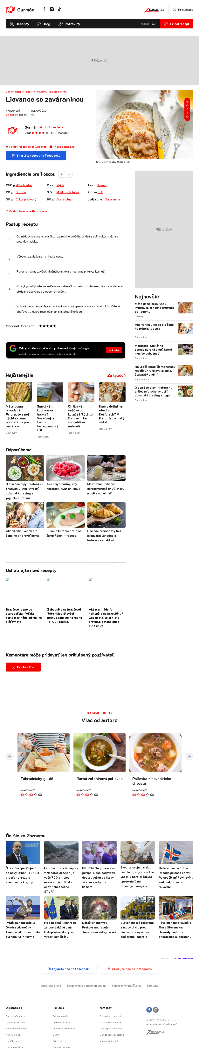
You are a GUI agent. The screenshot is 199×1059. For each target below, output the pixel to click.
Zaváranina (112, 199)
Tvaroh (101, 185)
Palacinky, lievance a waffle (51, 91)
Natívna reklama (61, 1047)
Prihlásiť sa (26, 667)
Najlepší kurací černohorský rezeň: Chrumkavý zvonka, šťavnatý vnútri (155, 370)
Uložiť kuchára (53, 127)
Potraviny (72, 23)
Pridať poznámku (63, 146)
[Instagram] (156, 1010)
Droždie (21, 192)
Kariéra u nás (13, 1034)
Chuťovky (11, 432)
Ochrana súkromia (15, 1022)
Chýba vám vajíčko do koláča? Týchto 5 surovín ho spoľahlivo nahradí (80, 416)
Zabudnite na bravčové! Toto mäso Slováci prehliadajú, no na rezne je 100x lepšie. (64, 615)
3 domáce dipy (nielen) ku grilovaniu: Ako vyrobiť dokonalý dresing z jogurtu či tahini (154, 391)
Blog (46, 23)
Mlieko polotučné (68, 192)
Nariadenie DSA (14, 1047)
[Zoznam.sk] (156, 1033)
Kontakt (152, 985)
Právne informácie (15, 1016)
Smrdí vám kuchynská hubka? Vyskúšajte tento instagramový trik (47, 418)
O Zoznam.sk (14, 1008)
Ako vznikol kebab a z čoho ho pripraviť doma (154, 326)
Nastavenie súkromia (16, 1028)
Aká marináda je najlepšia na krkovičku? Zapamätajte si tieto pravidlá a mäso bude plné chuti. (106, 617)
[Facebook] (149, 1010)
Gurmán (31, 127)
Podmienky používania (126, 985)
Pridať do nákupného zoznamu (28, 211)
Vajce (60, 185)
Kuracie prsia (142, 379)
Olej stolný (64, 199)
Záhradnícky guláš (36, 778)
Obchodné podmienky (64, 1028)
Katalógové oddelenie (111, 1028)
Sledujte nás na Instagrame (132, 969)
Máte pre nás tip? (109, 1040)
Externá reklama (61, 1022)
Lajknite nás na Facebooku (71, 969)
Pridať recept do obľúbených (28, 146)
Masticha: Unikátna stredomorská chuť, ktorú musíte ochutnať (153, 349)
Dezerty (30, 91)
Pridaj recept (179, 24)
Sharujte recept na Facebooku (38, 155)
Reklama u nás (60, 1016)
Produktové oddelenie (111, 1016)
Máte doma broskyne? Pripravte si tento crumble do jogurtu (154, 307)
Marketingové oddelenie (112, 1034)
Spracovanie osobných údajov (86, 985)
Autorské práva (51, 985)
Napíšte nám (12, 1040)
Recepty (22, 23)
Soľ (100, 192)
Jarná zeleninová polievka (99, 778)
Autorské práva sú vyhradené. (161, 1023)
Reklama (58, 1008)
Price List (58, 1040)
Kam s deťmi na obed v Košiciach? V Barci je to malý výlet (112, 414)
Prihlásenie (185, 9)
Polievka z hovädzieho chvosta (151, 781)
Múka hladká (24, 185)
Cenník (56, 1034)
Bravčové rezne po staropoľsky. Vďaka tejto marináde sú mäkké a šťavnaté (24, 615)
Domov (9, 91)
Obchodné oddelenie (110, 1022)
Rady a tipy (43, 436)
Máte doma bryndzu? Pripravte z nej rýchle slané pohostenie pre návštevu (17, 416)
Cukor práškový (26, 199)
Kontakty (106, 1008)
